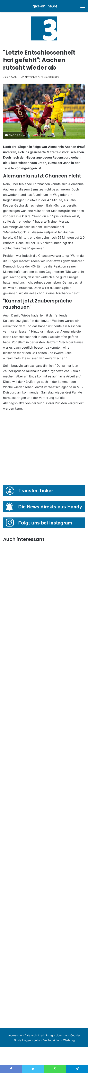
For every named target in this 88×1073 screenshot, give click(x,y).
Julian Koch (10, 76)
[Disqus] (44, 966)
